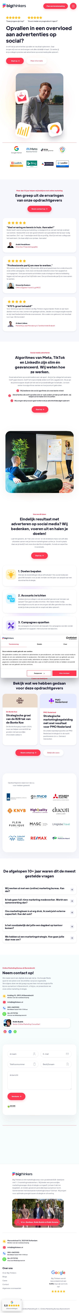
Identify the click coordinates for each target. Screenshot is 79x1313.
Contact (5, 1284)
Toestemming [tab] (14, 644)
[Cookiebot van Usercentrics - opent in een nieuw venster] (68, 638)
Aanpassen (38, 673)
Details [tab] (39, 644)
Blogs (4, 1277)
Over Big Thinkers (9, 1273)
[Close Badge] (21, 1300)
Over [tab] (65, 644)
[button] (73, 6)
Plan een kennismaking (56, 6)
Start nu (15, 61)
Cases (4, 1280)
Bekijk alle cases (53, 753)
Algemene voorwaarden (11, 1288)
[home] (14, 6)
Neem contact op (39, 209)
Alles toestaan (64, 673)
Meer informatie (37, 61)
